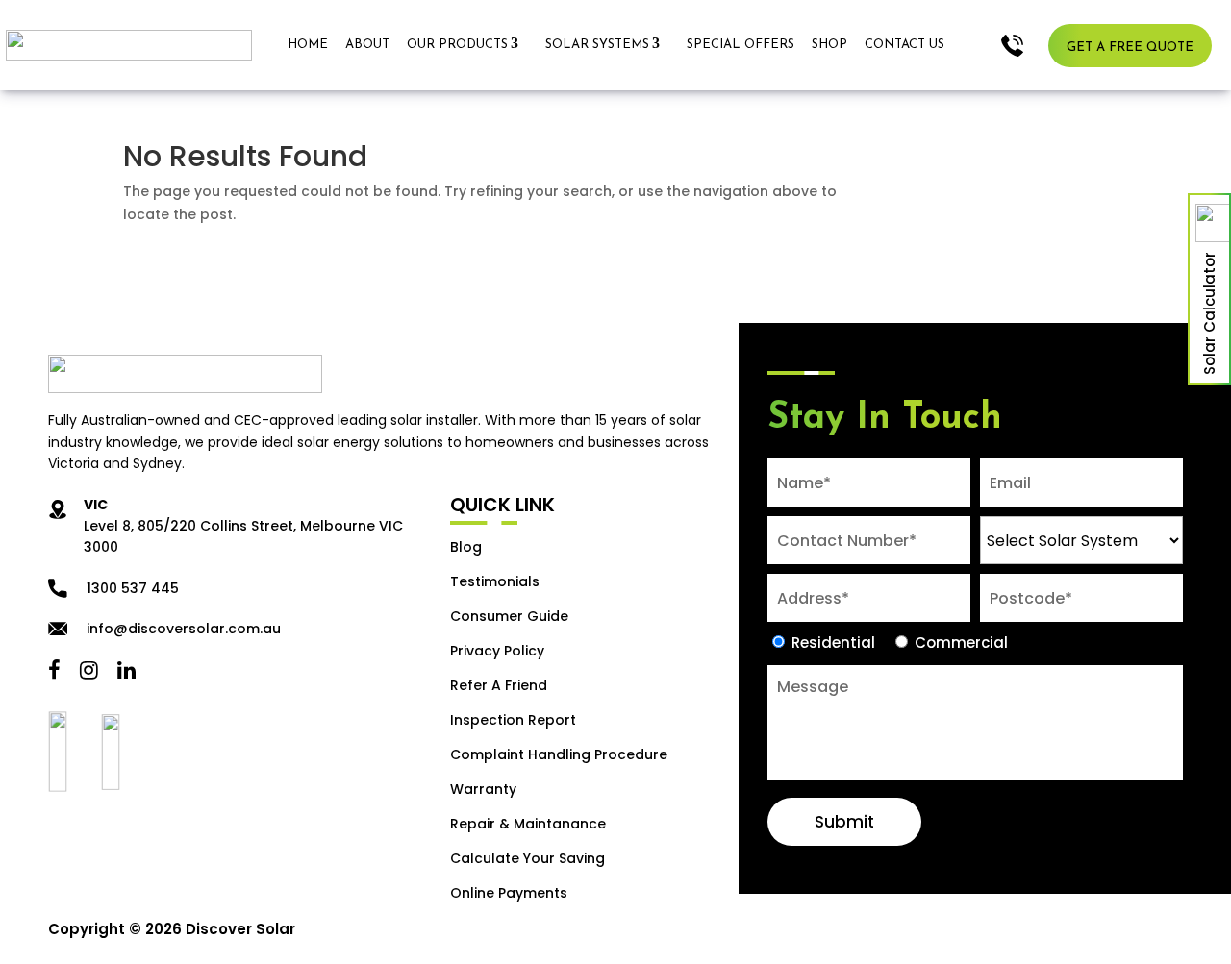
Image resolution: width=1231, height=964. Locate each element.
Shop (829, 44)
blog (466, 546)
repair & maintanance (528, 823)
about (367, 44)
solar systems (597, 44)
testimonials (495, 581)
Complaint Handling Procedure (558, 754)
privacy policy (497, 650)
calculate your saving (527, 858)
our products (457, 44)
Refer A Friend (498, 685)
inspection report (513, 719)
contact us (904, 44)
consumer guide (509, 616)
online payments (508, 892)
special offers (740, 44)
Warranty (483, 789)
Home (308, 44)
